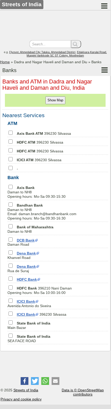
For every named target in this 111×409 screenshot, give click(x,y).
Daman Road (21, 242)
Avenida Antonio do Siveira (29, 303)
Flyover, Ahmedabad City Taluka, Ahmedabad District (42, 52)
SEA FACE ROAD (28, 338)
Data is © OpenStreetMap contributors (83, 392)
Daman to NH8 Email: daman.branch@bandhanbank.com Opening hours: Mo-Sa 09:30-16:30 (41, 211)
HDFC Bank (27, 279)
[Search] (76, 44)
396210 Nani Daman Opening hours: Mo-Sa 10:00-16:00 (39, 290)
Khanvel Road (21, 255)
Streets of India (25, 390)
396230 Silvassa (44, 133)
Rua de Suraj (21, 268)
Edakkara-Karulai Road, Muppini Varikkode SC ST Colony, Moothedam (67, 54)
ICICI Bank (26, 301)
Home (5, 62)
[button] (24, 381)
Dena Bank (26, 253)
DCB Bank (26, 240)
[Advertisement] (55, 26)
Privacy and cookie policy (21, 399)
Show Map (55, 100)
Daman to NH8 (30, 229)
